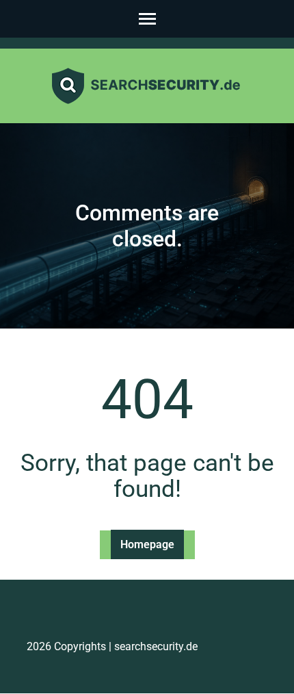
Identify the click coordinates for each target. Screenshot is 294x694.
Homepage (147, 544)
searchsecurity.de (156, 646)
